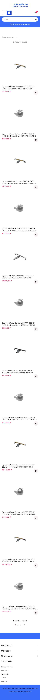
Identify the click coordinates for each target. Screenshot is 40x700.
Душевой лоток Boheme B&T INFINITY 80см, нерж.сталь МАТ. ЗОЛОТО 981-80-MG (19, 560)
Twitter (3, 678)
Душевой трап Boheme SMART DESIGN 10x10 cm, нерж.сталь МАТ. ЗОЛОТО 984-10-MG (19, 229)
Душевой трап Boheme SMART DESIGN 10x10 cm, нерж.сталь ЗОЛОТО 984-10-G (19, 135)
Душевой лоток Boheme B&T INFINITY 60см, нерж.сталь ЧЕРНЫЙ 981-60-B (18, 371)
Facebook (4, 674)
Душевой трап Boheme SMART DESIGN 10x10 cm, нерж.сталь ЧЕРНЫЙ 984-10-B (19, 419)
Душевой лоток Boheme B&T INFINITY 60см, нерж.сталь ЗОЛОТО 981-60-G (18, 88)
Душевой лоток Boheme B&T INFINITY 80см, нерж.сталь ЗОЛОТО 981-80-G (18, 466)
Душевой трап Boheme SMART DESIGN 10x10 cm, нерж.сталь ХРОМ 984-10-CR (18, 324)
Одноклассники (6, 667)
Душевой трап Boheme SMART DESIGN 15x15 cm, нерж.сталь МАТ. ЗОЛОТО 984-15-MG (19, 608)
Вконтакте (5, 670)
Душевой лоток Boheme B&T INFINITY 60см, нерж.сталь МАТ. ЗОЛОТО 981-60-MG (19, 182)
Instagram (4, 681)
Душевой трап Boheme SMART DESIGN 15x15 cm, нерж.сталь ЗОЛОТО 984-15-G (19, 513)
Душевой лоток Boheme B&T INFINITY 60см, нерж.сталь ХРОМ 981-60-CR (18, 277)
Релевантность (10, 37)
